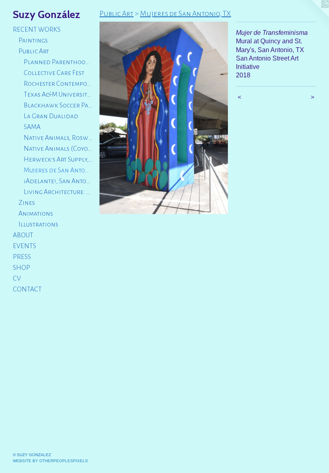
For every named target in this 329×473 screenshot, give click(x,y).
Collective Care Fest (54, 73)
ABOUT (23, 235)
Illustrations (38, 224)
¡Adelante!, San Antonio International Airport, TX (58, 181)
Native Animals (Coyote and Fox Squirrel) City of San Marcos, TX (58, 148)
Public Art (33, 51)
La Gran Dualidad (51, 116)
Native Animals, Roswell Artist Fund (58, 137)
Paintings (33, 40)
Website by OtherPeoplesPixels (50, 461)
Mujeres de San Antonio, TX (58, 170)
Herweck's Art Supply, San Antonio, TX (58, 159)
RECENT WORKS (37, 29)
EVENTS (24, 246)
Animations (35, 213)
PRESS (22, 257)
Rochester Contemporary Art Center (58, 83)
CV (17, 278)
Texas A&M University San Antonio (58, 94)
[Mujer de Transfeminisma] (164, 118)
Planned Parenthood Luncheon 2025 (58, 62)
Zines (26, 202)
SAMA (32, 127)
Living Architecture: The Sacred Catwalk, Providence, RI (58, 192)
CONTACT (27, 289)
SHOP (21, 267)
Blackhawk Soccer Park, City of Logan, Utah (58, 105)
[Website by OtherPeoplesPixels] (313, 16)
